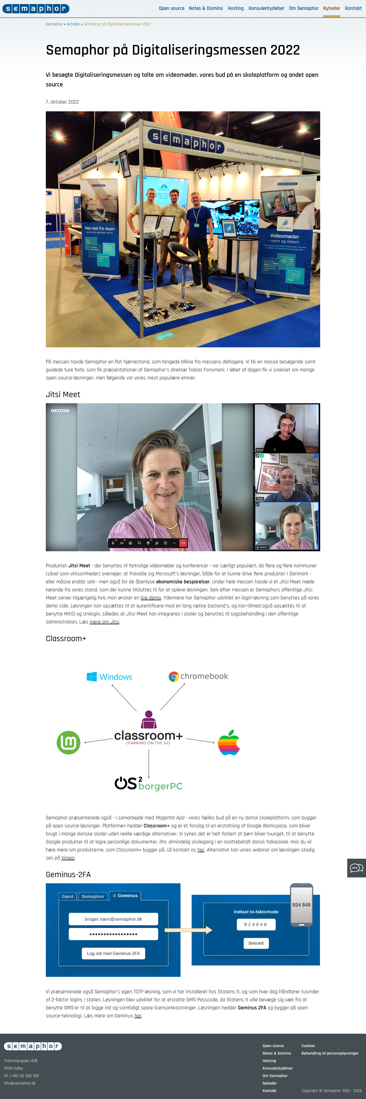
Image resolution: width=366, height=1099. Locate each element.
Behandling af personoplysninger (329, 1053)
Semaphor (54, 24)
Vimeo (67, 857)
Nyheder (331, 9)
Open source (171, 9)
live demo (151, 597)
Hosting (236, 9)
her (200, 849)
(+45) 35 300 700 (24, 1076)
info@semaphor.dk (20, 1083)
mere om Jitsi (104, 621)
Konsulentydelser (266, 9)
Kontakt (353, 9)
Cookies (308, 1046)
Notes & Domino (206, 9)
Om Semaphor (304, 9)
